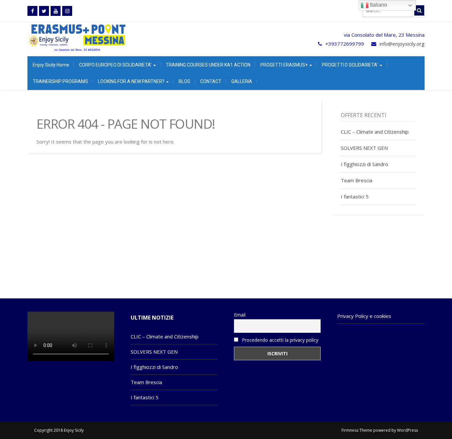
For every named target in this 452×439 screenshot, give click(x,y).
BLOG (184, 81)
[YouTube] (56, 11)
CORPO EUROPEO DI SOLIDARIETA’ (116, 64)
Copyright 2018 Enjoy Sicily (59, 430)
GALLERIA (241, 81)
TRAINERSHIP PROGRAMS (60, 81)
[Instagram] (67, 11)
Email (240, 315)
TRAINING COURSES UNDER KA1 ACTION (208, 64)
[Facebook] (32, 11)
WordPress (407, 430)
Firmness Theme (356, 430)
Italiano (378, 5)
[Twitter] (44, 11)
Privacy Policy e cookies (364, 316)
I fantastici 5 (355, 196)
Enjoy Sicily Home (51, 64)
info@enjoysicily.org (402, 43)
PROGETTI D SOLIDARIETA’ (350, 64)
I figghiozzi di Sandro (364, 164)
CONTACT (210, 81)
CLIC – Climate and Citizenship (375, 131)
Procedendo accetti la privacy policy (279, 340)
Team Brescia (356, 180)
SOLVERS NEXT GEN (364, 148)
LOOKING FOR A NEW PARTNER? (131, 81)
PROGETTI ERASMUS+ (284, 64)
